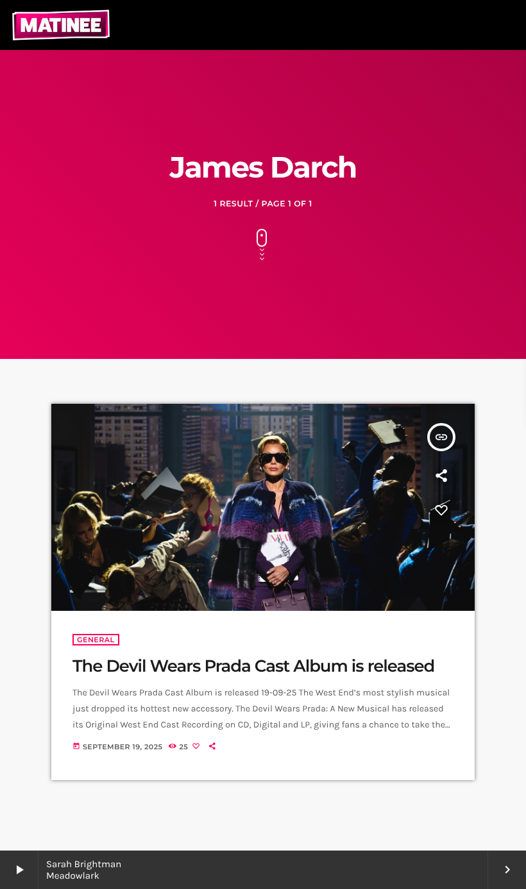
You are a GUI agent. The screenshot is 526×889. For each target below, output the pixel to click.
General (96, 639)
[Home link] (61, 25)
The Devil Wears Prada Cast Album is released (253, 666)
